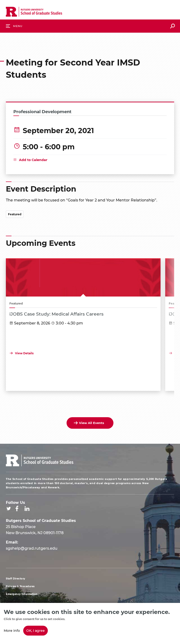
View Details (24, 353)
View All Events (91, 423)
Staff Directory (15, 578)
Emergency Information (22, 594)
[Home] (34, 13)
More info (12, 630)
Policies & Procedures (20, 586)
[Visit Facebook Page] (17, 508)
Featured (14, 214)
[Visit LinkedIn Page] (27, 508)
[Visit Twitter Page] (8, 508)
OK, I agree (35, 630)
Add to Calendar (33, 160)
